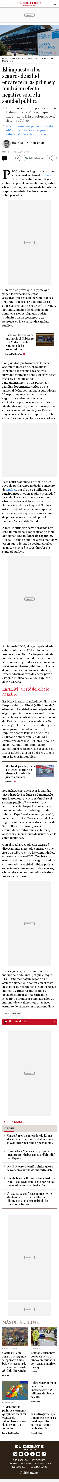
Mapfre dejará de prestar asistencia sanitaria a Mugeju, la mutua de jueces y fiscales (20, 772)
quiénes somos (20, 1460)
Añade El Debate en (34, 158)
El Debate (8, 782)
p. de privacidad (43, 1463)
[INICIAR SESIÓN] (55, 4)
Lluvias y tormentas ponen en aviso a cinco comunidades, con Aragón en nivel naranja (43, 1360)
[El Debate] (29, 3)
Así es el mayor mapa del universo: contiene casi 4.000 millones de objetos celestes (43, 1390)
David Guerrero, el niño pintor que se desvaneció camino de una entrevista (30, 1168)
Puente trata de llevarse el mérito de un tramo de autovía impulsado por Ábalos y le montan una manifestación (31, 1182)
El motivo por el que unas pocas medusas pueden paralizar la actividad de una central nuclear (43, 1421)
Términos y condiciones (19, 1463)
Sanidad (15, 1013)
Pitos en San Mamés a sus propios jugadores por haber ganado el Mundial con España (31, 1155)
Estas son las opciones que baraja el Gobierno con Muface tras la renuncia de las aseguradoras (19, 342)
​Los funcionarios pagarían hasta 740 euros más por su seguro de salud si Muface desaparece (29, 130)
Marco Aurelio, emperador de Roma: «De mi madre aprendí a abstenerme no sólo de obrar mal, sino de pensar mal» (31, 1139)
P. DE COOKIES (18, 1467)
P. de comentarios (38, 1467)
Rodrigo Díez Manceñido (28, 143)
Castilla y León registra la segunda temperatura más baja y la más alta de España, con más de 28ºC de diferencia (14, 1361)
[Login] (55, 4)
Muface (11, 489)
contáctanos (38, 1460)
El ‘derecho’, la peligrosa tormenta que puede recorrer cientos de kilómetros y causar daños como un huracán (14, 1417)
